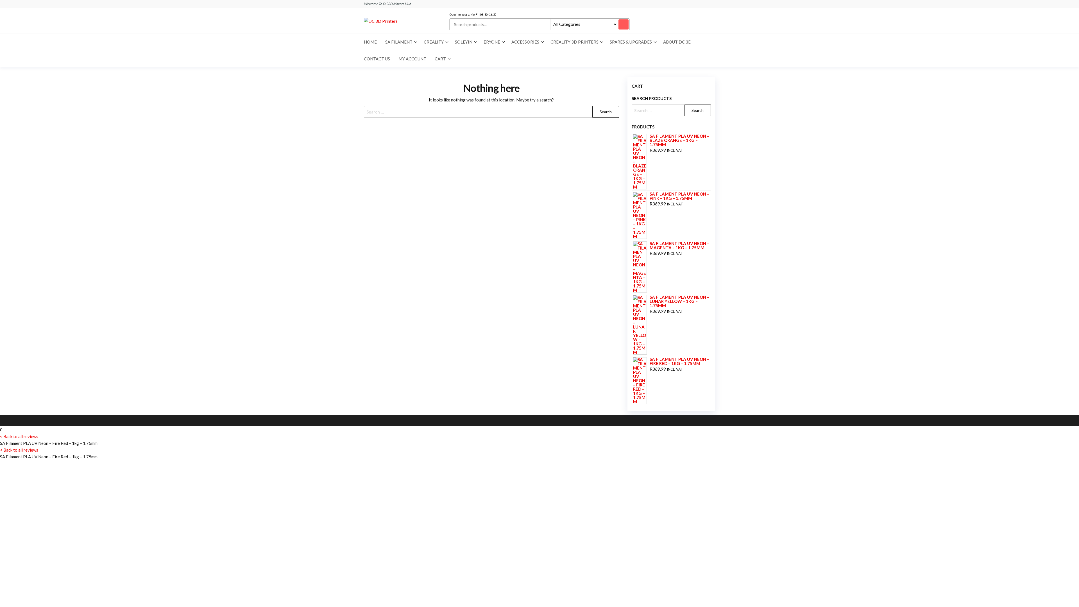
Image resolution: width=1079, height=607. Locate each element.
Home (370, 41)
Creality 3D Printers (574, 41)
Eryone (492, 41)
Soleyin (463, 41)
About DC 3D (677, 41)
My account (412, 58)
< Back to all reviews (19, 436)
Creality (434, 41)
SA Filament (398, 41)
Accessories (525, 41)
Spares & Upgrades (631, 41)
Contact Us (377, 58)
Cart (440, 58)
